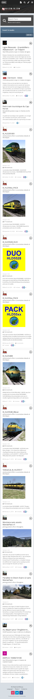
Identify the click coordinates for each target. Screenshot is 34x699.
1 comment (20, 619)
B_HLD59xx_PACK (10, 187)
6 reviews (19, 511)
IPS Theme (14, 687)
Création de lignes (24, 52)
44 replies (18, 647)
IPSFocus (20, 687)
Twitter (17, 692)
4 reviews (16, 401)
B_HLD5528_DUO (10, 242)
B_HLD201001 (9, 133)
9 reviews (20, 231)
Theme (17, 689)
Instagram (13, 692)
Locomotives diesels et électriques (16, 136)
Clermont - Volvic (14, 78)
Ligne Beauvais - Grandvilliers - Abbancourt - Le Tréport (16, 48)
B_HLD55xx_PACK (10, 298)
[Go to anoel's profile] (5, 129)
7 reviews (6, 345)
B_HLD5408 (8, 356)
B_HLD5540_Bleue (11, 412)
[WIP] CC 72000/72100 (12, 658)
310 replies (16, 677)
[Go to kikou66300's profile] (5, 102)
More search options (14, 22)
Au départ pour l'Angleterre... (16, 629)
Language (9, 689)
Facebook (21, 692)
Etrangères (20, 527)
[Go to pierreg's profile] (5, 518)
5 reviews (17, 287)
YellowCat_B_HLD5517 (12, 470)
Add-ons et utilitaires (24, 632)
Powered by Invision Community (17, 696)
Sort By (29, 35)
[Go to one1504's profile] (5, 653)
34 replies (20, 96)
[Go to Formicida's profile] (5, 73)
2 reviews (18, 177)
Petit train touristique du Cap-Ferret (16, 107)
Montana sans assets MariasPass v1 (12, 523)
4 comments (19, 343)
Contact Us (24, 689)
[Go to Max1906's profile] (5, 43)
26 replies (17, 67)
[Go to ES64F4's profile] (5, 625)
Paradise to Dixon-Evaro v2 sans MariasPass (17, 579)
